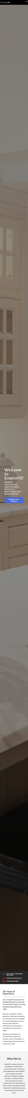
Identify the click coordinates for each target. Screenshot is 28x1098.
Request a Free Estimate (14, 500)
